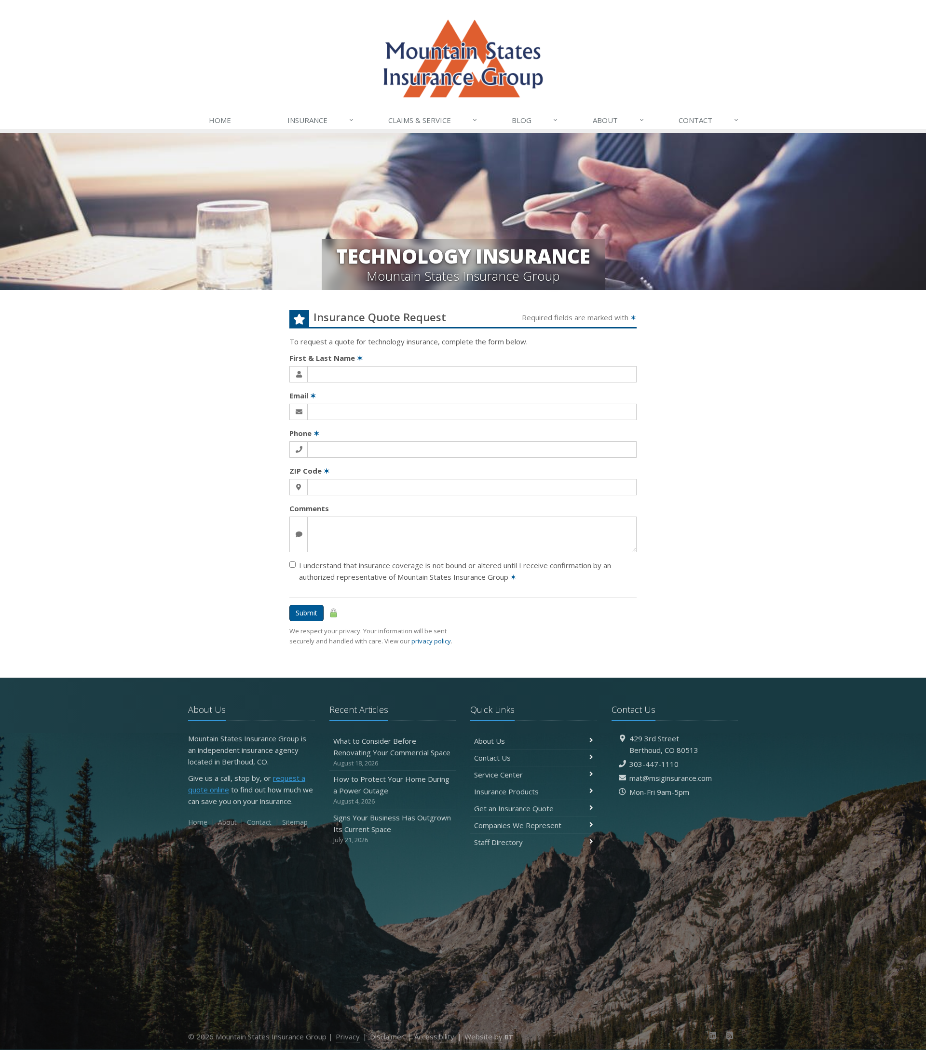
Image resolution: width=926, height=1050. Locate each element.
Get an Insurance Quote (514, 808)
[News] (729, 1035)
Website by (488, 1036)
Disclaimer (387, 1036)
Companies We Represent (517, 825)
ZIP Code (309, 471)
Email (302, 395)
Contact (708, 120)
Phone (304, 433)
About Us (489, 741)
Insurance (320, 120)
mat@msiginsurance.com (670, 778)
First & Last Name (326, 358)
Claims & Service (432, 120)
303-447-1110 (654, 764)
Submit (306, 612)
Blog (535, 120)
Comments (309, 508)
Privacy (348, 1036)
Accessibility (434, 1036)
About (618, 120)
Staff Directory (498, 842)
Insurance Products (506, 791)
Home (220, 120)
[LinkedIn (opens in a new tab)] (713, 1035)
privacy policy (431, 641)
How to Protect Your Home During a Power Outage (391, 789)
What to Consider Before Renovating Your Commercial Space (391, 751)
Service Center (498, 774)
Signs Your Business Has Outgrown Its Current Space (392, 828)
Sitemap (295, 822)
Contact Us (492, 758)
